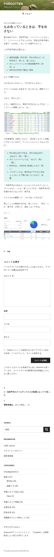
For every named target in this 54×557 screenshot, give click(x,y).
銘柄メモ (10, 486)
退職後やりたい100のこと (15, 517)
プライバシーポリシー (13, 451)
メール (6, 324)
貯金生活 (7, 512)
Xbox (9, 496)
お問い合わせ (9, 446)
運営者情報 (8, 456)
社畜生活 (7, 507)
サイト (6, 337)
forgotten (13, 3)
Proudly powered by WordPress (16, 551)
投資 (8, 251)
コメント (9, 276)
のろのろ (19, 23)
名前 (6, 311)
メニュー (28, 14)
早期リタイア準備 (11, 502)
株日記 (9, 481)
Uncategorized (10, 472)
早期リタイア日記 (11, 492)
